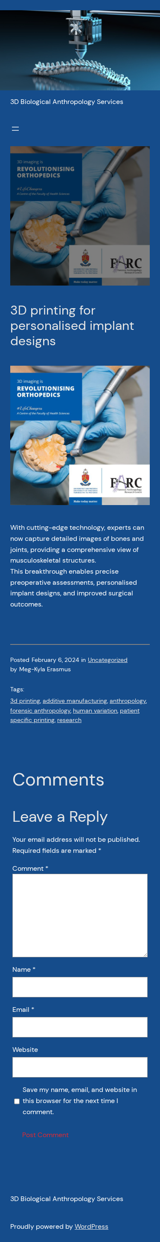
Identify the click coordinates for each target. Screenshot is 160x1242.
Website (25, 1049)
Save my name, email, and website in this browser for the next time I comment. (80, 1100)
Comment (30, 868)
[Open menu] (15, 129)
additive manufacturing (75, 701)
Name (24, 969)
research (69, 720)
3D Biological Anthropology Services (66, 101)
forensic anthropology (40, 710)
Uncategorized (108, 660)
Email (23, 1009)
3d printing (25, 701)
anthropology (128, 701)
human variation (95, 710)
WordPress (91, 1226)
